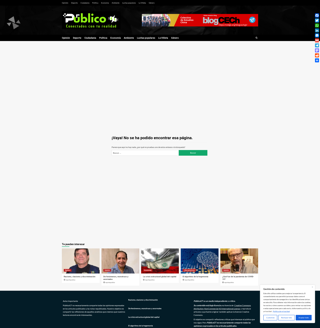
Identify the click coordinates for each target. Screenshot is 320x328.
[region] (287, 304)
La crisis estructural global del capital (159, 276)
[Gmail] (317, 40)
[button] (256, 38)
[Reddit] (317, 55)
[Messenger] (317, 35)
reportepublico (70, 280)
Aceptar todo (303, 318)
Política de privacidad (281, 311)
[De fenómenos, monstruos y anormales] (120, 260)
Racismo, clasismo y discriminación (79, 276)
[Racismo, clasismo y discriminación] (81, 260)
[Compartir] (317, 60)
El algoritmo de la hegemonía (195, 276)
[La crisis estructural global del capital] (160, 260)
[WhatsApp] (317, 25)
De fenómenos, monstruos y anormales (145, 308)
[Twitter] (317, 20)
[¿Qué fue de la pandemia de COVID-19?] (239, 260)
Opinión (65, 3)
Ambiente (115, 3)
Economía (105, 3)
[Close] (312, 286)
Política (95, 3)
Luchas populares (129, 3)
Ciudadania (84, 3)
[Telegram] (317, 45)
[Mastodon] (317, 50)
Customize (270, 318)
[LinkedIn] (317, 30)
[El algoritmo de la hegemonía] (199, 260)
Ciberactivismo (189, 270)
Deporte (74, 3)
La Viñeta (142, 3)
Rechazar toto (286, 318)
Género (151, 3)
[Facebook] (317, 15)
